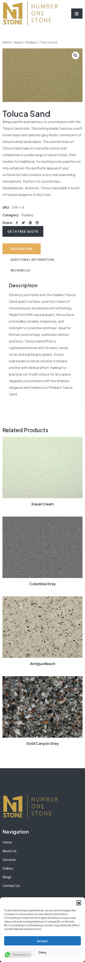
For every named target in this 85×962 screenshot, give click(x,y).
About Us (9, 851)
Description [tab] (22, 249)
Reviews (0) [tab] (20, 270)
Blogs (6, 877)
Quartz (19, 42)
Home (6, 42)
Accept (42, 941)
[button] (79, 902)
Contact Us (11, 885)
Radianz (31, 42)
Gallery (7, 868)
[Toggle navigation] (77, 13)
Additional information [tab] (32, 259)
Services (9, 859)
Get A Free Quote (22, 231)
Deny (42, 952)
